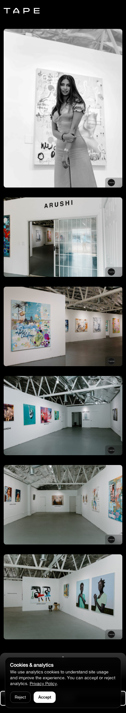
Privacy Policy (43, 683)
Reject (20, 697)
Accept (44, 697)
